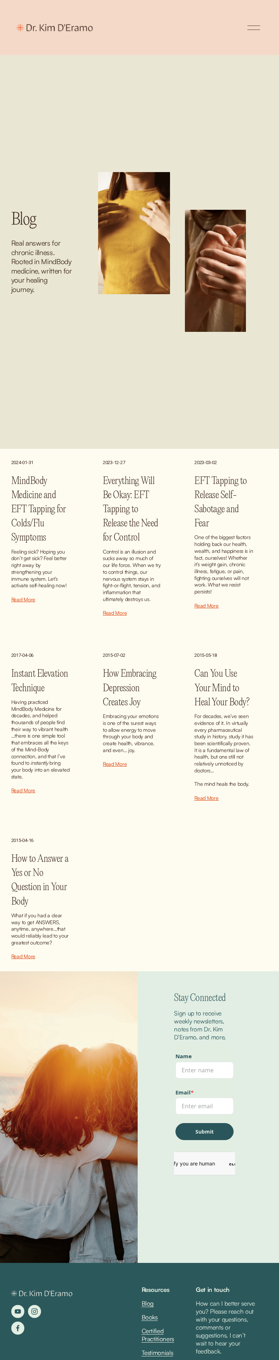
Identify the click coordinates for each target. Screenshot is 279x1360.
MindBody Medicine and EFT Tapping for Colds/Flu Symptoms (38, 510)
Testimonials (157, 1352)
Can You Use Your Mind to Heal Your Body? (221, 688)
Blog (148, 1303)
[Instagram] (34, 1311)
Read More (23, 599)
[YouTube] (17, 1311)
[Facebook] (17, 1328)
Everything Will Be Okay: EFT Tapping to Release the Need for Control (130, 510)
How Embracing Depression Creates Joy (129, 688)
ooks (151, 1317)
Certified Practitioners (158, 1335)
